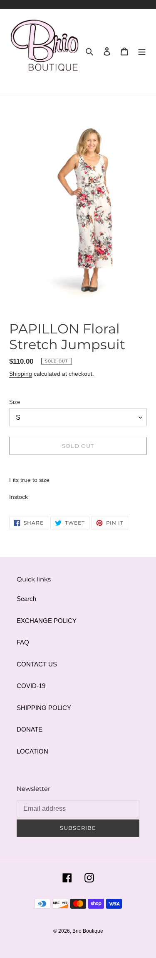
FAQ (23, 642)
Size (14, 402)
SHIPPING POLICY (44, 707)
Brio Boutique (87, 931)
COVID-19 (31, 685)
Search (26, 598)
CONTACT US (37, 664)
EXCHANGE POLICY (47, 620)
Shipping (20, 373)
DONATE (29, 729)
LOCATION (32, 751)
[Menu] (142, 51)
